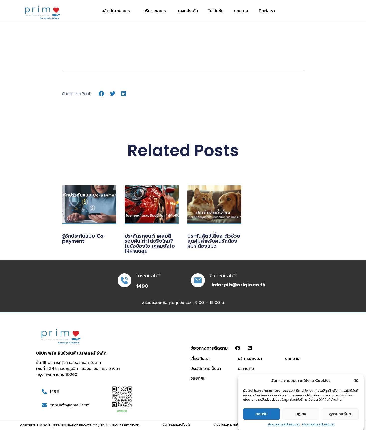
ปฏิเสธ (300, 414)
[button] (356, 380)
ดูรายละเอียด (340, 414)
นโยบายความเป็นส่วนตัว (283, 424)
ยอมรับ (261, 414)
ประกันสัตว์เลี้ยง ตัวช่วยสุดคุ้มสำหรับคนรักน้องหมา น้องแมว (213, 241)
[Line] (250, 348)
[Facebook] (238, 348)
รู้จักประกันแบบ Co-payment (84, 238)
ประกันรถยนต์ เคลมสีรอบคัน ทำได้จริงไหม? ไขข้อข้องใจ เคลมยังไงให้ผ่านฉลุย (150, 243)
